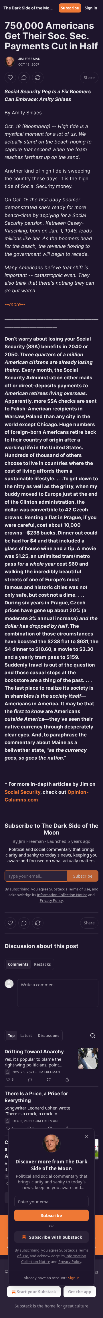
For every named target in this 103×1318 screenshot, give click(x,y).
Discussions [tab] (48, 1035)
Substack (23, 1306)
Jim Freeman (29, 59)
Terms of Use (79, 889)
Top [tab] (11, 1035)
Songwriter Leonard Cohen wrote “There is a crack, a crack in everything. (37, 1110)
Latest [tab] (26, 1035)
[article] (51, 1065)
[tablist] (29, 964)
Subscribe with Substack (55, 1237)
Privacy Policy (69, 1261)
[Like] (10, 77)
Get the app (79, 1291)
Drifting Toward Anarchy (34, 1051)
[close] (86, 1136)
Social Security (22, 792)
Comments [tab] (18, 964)
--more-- (15, 304)
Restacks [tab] (42, 964)
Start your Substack (36, 1291)
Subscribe (70, 8)
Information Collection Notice (62, 894)
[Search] (92, 1035)
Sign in (91, 8)
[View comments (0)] (24, 77)
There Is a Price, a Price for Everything (36, 1097)
